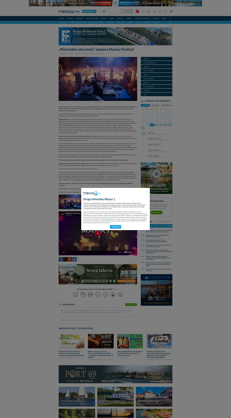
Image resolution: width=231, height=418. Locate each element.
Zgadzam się (115, 227)
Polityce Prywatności (110, 221)
